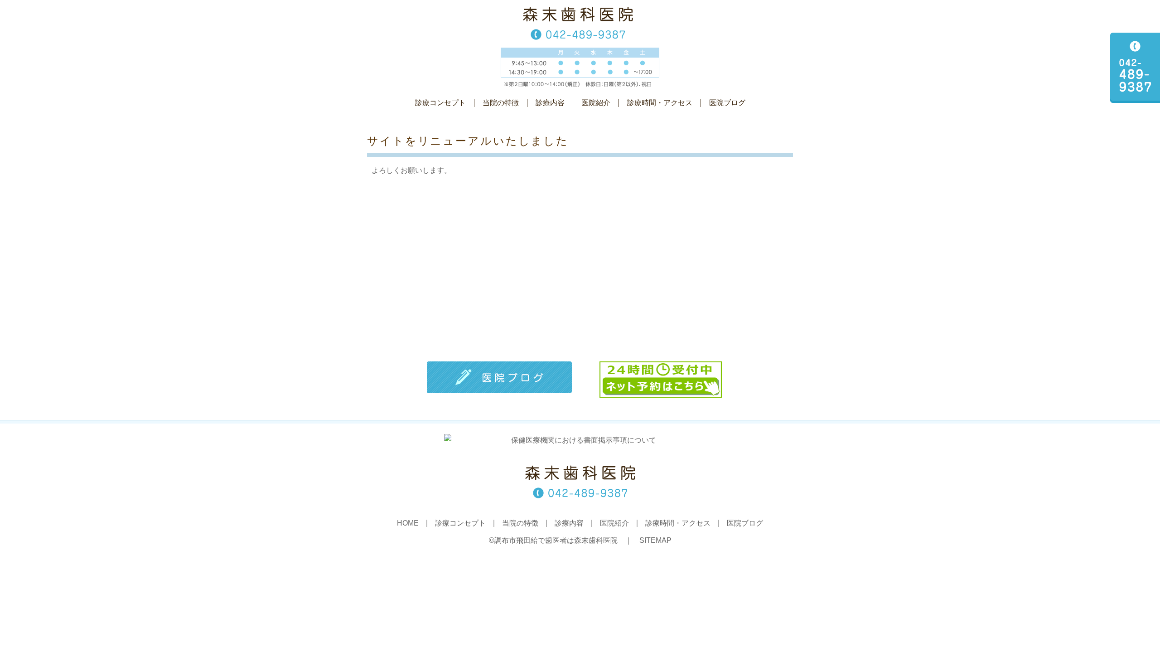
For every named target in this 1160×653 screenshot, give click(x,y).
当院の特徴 (501, 103)
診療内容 (550, 103)
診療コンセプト (440, 103)
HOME (408, 523)
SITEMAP (655, 540)
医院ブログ (727, 103)
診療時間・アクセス (659, 103)
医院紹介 (595, 103)
